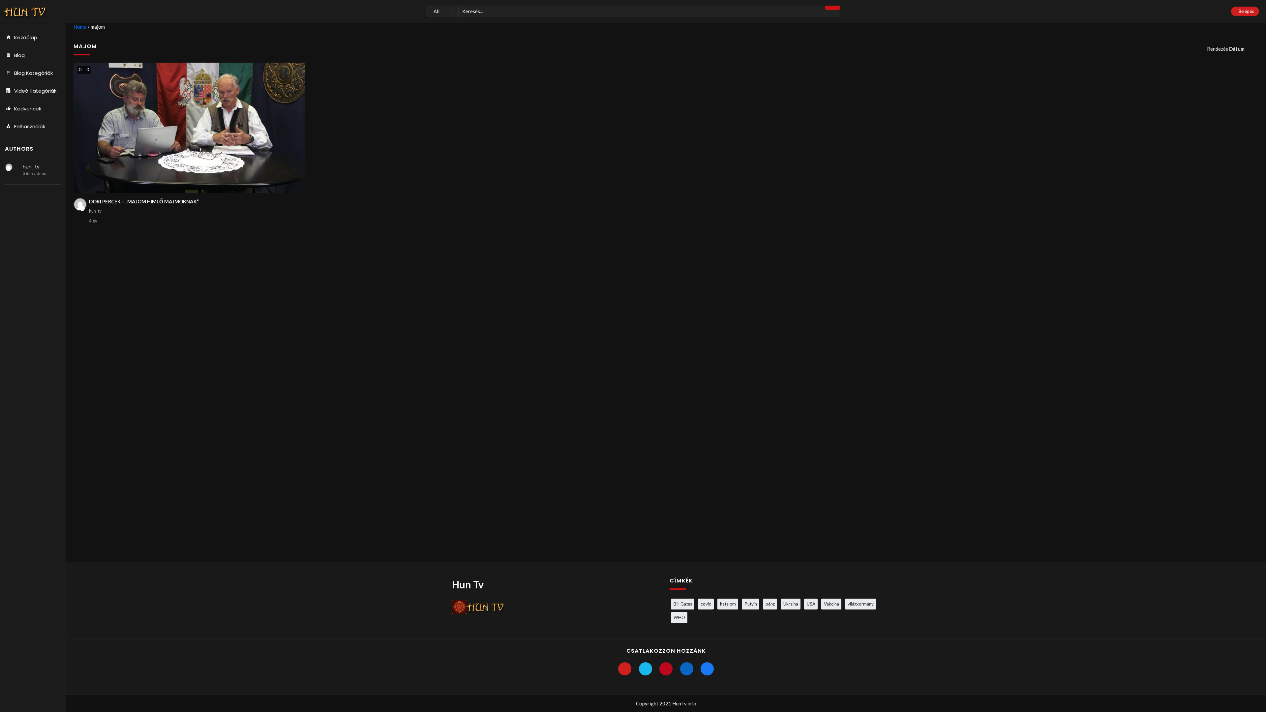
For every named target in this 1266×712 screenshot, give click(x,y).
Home (80, 27)
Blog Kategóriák (33, 73)
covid (706, 604)
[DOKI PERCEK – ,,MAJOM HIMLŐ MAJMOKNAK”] (189, 128)
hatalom (728, 604)
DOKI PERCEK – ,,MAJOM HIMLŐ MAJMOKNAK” (144, 201)
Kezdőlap (25, 37)
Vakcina (831, 604)
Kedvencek (27, 108)
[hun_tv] (9, 167)
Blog (19, 55)
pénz (770, 604)
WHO (679, 617)
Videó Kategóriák (35, 90)
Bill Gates (683, 604)
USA (811, 604)
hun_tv (31, 166)
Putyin (750, 604)
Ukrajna (790, 604)
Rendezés (1226, 49)
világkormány (861, 604)
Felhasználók (29, 126)
